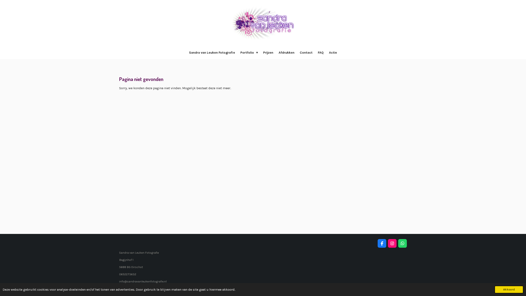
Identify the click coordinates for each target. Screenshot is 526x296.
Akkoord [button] (509, 289)
